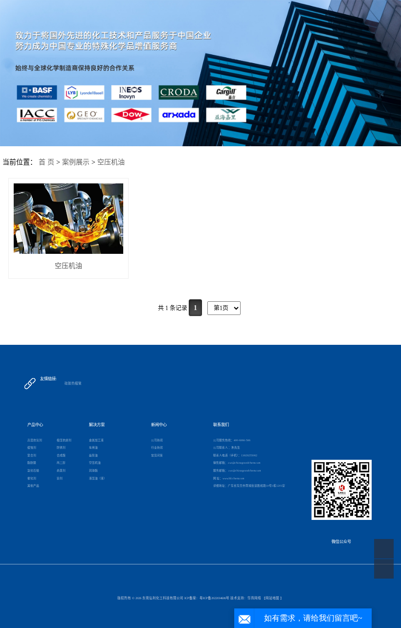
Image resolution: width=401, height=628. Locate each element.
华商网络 (254, 598)
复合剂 (31, 455)
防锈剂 (61, 447)
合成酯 (61, 455)
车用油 (93, 447)
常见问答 (157, 455)
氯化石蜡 (33, 470)
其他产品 (33, 485)
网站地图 (272, 598)
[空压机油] (68, 218)
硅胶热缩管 (73, 383)
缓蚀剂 (31, 447)
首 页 (46, 162)
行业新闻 (157, 447)
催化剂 (31, 478)
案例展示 (75, 162)
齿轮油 (93, 455)
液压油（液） (98, 478)
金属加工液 (96, 440)
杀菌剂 (61, 470)
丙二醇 (61, 462)
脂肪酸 (31, 462)
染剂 (60, 478)
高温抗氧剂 (34, 440)
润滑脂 (93, 470)
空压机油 (111, 162)
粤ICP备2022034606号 (214, 598)
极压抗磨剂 (64, 440)
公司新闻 (157, 440)
